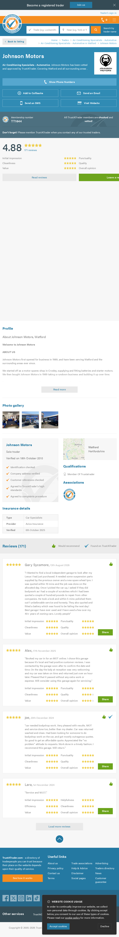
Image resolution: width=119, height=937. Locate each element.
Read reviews (39, 177)
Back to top (59, 839)
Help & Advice (79, 868)
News (98, 873)
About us (53, 863)
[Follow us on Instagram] (21, 898)
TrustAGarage (41, 914)
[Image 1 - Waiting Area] (10, 419)
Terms (51, 878)
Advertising (101, 863)
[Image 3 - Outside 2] (49, 419)
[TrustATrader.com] (69, 494)
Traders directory (104, 868)
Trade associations (81, 863)
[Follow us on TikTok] (36, 898)
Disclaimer (77, 873)
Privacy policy (55, 868)
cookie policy (72, 917)
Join (81, 5)
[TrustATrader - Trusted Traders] (12, 18)
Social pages (78, 878)
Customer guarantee (100, 880)
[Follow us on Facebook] (5, 898)
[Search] (96, 30)
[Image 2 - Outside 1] (30, 419)
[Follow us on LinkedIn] (29, 898)
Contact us (54, 873)
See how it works (22, 878)
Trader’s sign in (108, 12)
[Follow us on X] (13, 898)
